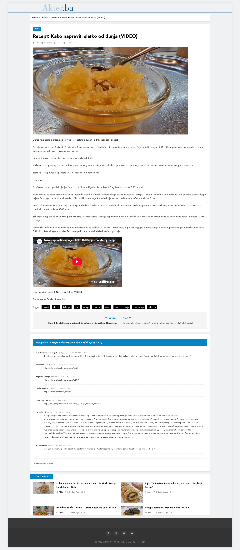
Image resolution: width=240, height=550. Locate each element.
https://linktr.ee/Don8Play (55, 433)
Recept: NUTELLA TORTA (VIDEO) (65, 292)
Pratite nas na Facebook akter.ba (49, 299)
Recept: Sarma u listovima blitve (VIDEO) (167, 507)
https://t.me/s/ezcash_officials (57, 391)
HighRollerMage (43, 376)
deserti (46, 307)
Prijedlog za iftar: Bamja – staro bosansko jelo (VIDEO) (86, 507)
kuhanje (66, 307)
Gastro (37, 29)
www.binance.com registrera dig (49, 352)
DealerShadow (42, 388)
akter (37, 42)
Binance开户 (41, 445)
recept (86, 307)
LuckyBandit (41, 412)
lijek (77, 307)
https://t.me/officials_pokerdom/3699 (61, 379)
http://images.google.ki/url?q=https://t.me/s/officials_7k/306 (72, 403)
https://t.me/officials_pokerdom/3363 (61, 367)
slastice (97, 307)
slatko (107, 307)
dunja (56, 307)
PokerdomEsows (43, 364)
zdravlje (152, 307)
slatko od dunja (122, 307)
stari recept (139, 307)
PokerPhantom (42, 400)
